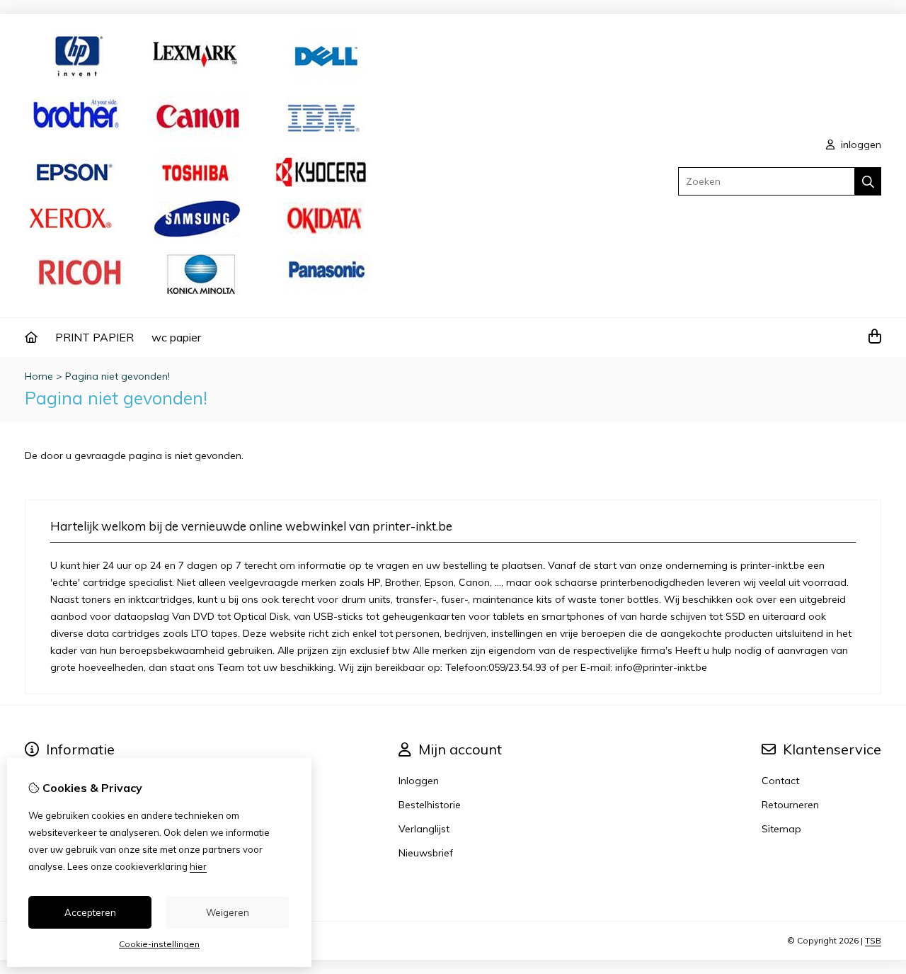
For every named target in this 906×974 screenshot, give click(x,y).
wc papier (176, 337)
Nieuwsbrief (425, 852)
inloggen (859, 144)
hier (198, 866)
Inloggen (418, 780)
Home (39, 376)
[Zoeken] (868, 181)
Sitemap (781, 828)
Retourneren (790, 804)
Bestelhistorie (429, 804)
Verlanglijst (423, 828)
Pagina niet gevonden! (117, 376)
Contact (780, 780)
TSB (873, 940)
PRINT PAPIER (94, 337)
